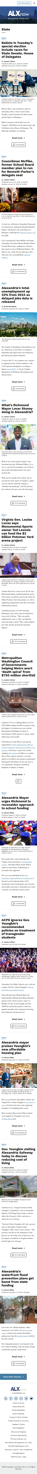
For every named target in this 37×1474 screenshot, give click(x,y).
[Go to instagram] (16, 1398)
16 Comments (20, 1026)
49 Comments (20, 641)
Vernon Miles (9, 813)
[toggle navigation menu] (34, 3)
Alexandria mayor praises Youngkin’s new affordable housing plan (16, 1047)
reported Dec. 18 (13, 369)
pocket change (22, 1336)
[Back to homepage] (6, 3)
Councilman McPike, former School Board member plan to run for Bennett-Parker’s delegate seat (18, 168)
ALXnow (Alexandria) (18, 1435)
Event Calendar (18, 1414)
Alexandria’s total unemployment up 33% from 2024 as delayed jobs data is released (17, 295)
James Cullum (9, 61)
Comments (20, 145)
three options (13, 753)
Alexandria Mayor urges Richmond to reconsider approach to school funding (18, 803)
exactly (31, 1102)
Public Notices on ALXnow (18, 1421)
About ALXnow (18, 1403)
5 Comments (20, 1133)
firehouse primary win (27, 232)
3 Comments (20, 271)
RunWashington (19, 1453)
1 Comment (20, 903)
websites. (5, 257)
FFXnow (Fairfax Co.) (18, 1439)
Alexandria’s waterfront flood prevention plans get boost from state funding (18, 1278)
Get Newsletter (24, 3)
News (4, 38)
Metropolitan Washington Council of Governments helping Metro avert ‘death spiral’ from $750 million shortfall (18, 666)
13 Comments (20, 503)
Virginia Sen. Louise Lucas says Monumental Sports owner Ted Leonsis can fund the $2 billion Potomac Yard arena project (18, 530)
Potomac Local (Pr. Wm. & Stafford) (18, 1450)
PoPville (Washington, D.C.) (18, 1446)
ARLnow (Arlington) (18, 1432)
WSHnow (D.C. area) (18, 1457)
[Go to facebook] (11, 1398)
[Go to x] (5, 1398)
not (27, 1102)
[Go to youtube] (21, 1398)
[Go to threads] (26, 1398)
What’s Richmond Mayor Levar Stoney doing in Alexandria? (17, 408)
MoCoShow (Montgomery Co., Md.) (18, 1442)
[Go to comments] (18, 781)
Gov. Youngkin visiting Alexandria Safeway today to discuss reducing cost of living (18, 1156)
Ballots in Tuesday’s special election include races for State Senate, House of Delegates (17, 50)
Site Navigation (18, 1428)
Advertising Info (18, 1407)
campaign (27, 255)
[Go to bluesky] (31, 1398)
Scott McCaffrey (10, 306)
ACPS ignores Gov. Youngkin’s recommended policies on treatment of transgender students (18, 928)
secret (4, 1105)
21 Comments (20, 1255)
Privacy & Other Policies (18, 1417)
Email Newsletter (18, 1410)
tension (7, 1099)
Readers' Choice (18, 1424)
